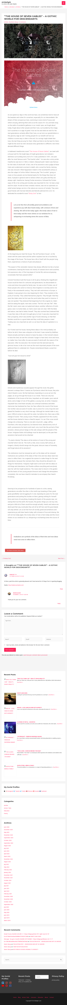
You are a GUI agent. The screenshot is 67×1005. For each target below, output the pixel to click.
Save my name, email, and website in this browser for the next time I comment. (28, 645)
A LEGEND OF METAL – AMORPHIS (26, 722)
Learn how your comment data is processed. (35, 655)
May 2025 (6, 832)
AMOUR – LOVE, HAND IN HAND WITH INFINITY (29, 707)
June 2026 (6, 827)
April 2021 (6, 891)
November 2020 (8, 899)
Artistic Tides (7, 808)
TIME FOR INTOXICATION (20, 946)
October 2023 (8, 840)
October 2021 (8, 880)
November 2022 (8, 859)
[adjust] (5, 791)
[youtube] (3, 985)
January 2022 (7, 872)
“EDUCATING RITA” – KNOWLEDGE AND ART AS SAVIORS (45, 941)
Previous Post (6, 558)
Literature (33, 997)
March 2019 (7, 920)
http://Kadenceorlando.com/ (16, 585)
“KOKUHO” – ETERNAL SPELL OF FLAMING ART (25, 981)
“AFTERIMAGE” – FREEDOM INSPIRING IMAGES (29, 736)
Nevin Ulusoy (17, 593)
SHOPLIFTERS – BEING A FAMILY (25, 765)
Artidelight (6, 2)
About (46, 997)
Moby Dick (32, 193)
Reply (61, 589)
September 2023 (8, 843)
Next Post (61, 558)
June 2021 (6, 888)
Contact (52, 997)
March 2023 (7, 856)
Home (15, 997)
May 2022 (6, 867)
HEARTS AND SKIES (22, 693)
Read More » (20, 682)
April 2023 (6, 853)
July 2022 (6, 864)
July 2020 (6, 907)
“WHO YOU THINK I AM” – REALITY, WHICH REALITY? (31, 678)
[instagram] (7, 983)
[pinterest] (7, 985)
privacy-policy (55, 980)
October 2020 (8, 902)
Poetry (6, 813)
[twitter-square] (3, 983)
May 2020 (6, 912)
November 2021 (8, 877)
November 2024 (8, 835)
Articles (6, 22)
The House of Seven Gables (39, 151)
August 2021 (7, 883)
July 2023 (6, 848)
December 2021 (8, 875)
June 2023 (6, 851)
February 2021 (8, 893)
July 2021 (6, 886)
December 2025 (8, 829)
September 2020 (8, 904)
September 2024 (8, 837)
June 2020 (6, 909)
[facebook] (10, 985)
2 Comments (22, 22)
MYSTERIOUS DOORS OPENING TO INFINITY (25, 949)
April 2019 (6, 918)
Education (6, 811)
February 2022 (8, 869)
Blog (19, 997)
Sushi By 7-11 (13, 574)
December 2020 (8, 896)
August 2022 (7, 861)
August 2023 (7, 845)
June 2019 (6, 915)
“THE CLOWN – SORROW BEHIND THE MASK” (29, 751)
